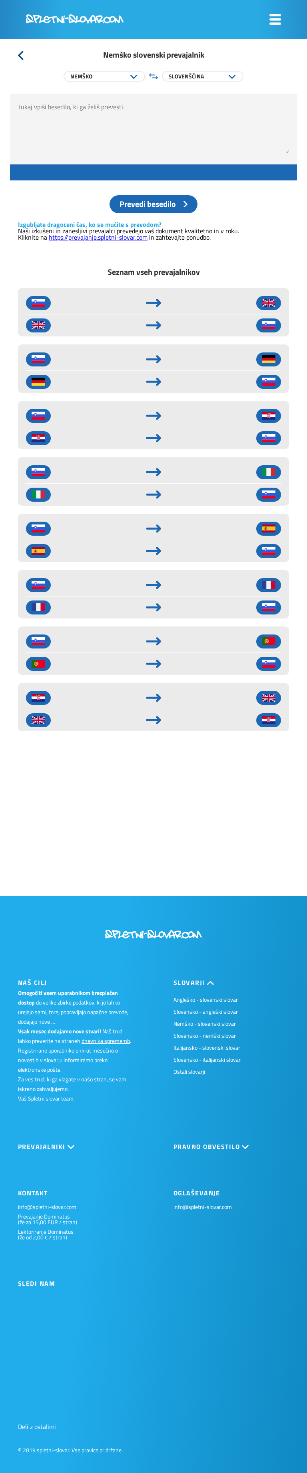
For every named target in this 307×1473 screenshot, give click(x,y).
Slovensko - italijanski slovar (207, 1059)
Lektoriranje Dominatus (46, 1232)
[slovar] (75, 21)
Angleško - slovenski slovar (205, 999)
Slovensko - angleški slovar (205, 1011)
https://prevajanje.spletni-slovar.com (98, 237)
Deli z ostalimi (37, 1426)
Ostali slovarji (189, 1071)
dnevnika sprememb (106, 1041)
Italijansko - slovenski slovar (206, 1047)
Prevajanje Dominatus (44, 1216)
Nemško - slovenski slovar (204, 1023)
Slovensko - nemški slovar (204, 1035)
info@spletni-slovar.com (47, 1207)
